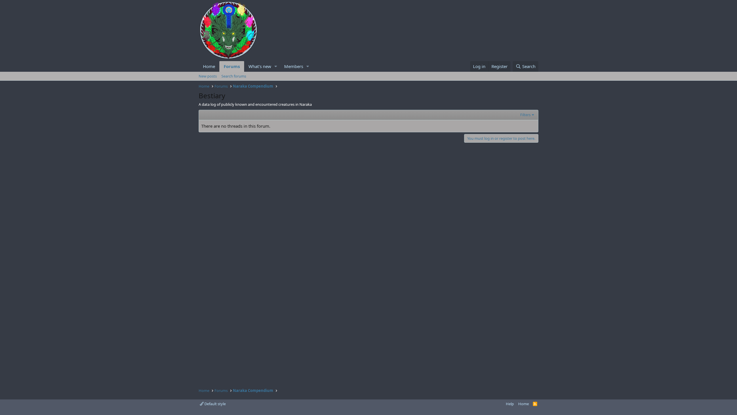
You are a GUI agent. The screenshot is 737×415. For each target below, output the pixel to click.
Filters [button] (525, 114)
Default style (215, 403)
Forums (232, 66)
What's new (259, 66)
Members (293, 66)
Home (209, 66)
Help (510, 403)
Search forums (233, 76)
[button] (276, 66)
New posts (208, 76)
